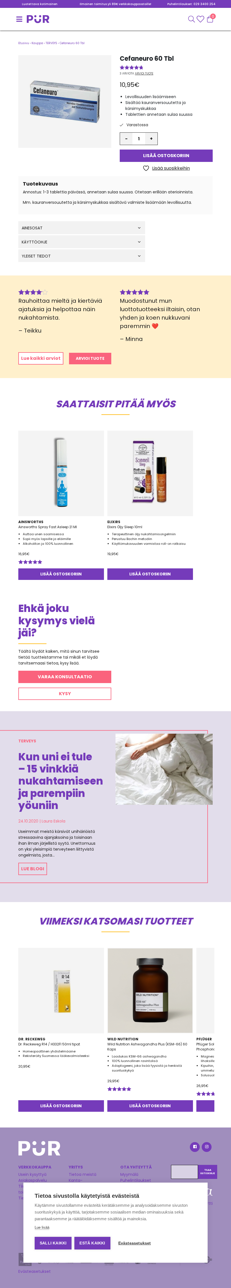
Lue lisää (42, 1227)
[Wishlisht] (201, 19)
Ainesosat (32, 228)
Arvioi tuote (144, 73)
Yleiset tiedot (36, 256)
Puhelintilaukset (135, 1180)
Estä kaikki (92, 1243)
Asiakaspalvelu (32, 1180)
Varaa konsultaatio (65, 677)
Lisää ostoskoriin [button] (61, 574)
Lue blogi (32, 869)
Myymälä (129, 1174)
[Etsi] (191, 19)
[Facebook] (194, 1148)
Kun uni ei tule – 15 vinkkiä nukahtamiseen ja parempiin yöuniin (57, 781)
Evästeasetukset (34, 1271)
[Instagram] (206, 1148)
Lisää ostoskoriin (166, 155)
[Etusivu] (25, 19)
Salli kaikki (53, 1243)
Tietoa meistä (82, 1174)
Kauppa (37, 43)
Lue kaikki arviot (41, 358)
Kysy (65, 693)
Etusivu (23, 43)
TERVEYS (51, 43)
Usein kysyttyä (32, 1174)
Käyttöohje (34, 242)
